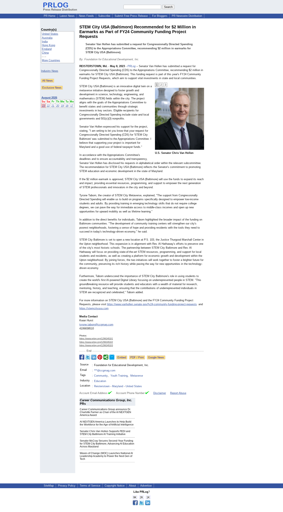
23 (43, 105)
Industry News (49, 70)
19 (62, 105)
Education (100, 381)
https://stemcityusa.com (94, 308)
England (47, 49)
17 (71, 105)
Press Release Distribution (60, 9)
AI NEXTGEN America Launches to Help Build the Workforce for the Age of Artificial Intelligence (107, 423)
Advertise (146, 485)
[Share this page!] (141, 504)
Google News (156, 357)
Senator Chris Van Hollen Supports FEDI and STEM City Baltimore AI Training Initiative (105, 433)
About (132, 485)
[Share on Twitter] (87, 357)
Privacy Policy (66, 485)
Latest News (67, 15)
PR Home (49, 15)
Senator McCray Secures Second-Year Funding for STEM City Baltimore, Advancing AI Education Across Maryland (107, 443)
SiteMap (49, 485)
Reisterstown (102, 386)
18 (66, 105)
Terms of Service (90, 485)
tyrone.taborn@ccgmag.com (96, 324)
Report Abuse (178, 393)
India (45, 41)
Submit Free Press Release (131, 15)
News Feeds (86, 15)
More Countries (51, 60)
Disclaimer (159, 393)
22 (48, 105)
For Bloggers (159, 15)
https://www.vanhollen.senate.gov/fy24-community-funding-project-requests (152, 304)
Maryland (117, 386)
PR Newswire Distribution (187, 15)
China (45, 52)
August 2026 (49, 97)
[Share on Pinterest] (99, 357)
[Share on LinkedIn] (93, 357)
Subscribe (104, 15)
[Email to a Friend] (111, 357)
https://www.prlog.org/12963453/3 (96, 345)
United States (50, 33)
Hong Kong (48, 45)
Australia (47, 37)
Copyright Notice (115, 485)
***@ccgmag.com (104, 370)
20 (57, 105)
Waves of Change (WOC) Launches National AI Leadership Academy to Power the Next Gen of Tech (106, 456)
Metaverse (136, 375)
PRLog (131, 66)
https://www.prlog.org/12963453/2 (96, 342)
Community (101, 375)
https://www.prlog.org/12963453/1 (96, 338)
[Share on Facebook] (81, 357)
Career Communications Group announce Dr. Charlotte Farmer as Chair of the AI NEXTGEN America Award (105, 412)
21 (52, 105)
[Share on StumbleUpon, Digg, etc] (105, 357)
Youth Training (119, 375)
